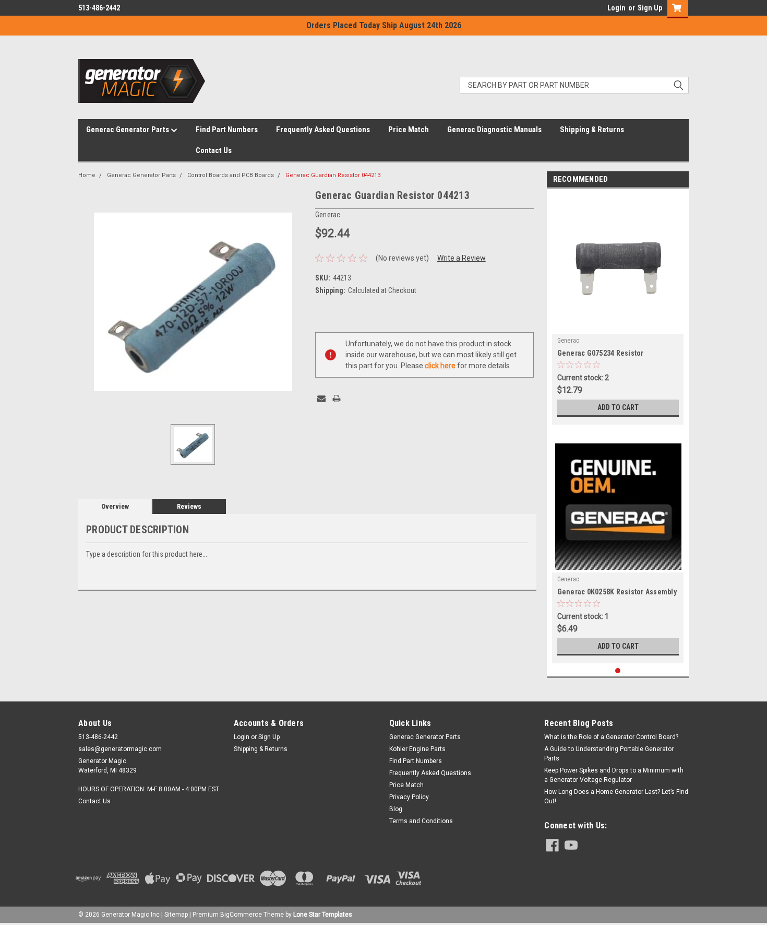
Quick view (618, 326)
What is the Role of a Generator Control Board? (611, 737)
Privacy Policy (409, 797)
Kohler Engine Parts (417, 749)
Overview (115, 506)
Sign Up (650, 8)
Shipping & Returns (592, 129)
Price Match (408, 129)
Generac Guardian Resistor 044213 (332, 175)
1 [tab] (618, 671)
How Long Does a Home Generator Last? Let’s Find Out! (616, 796)
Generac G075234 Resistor (600, 353)
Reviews (189, 506)
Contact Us (214, 150)
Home (86, 175)
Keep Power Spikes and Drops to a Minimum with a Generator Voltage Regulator (614, 775)
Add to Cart (618, 407)
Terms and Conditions (421, 821)
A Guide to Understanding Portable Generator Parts (609, 753)
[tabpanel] (618, 309)
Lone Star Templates (322, 914)
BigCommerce (241, 914)
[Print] (336, 398)
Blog (395, 809)
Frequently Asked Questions (323, 129)
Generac (568, 340)
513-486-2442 (99, 8)
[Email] (321, 398)
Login (616, 8)
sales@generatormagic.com (120, 749)
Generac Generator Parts (128, 129)
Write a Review (461, 258)
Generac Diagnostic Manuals (494, 129)
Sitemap (176, 914)
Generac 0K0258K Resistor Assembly (617, 592)
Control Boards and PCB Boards (230, 175)
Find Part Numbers (227, 129)
